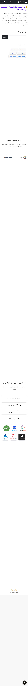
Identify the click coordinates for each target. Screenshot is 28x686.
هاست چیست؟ (14, 50)
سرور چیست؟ (22, 50)
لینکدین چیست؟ (12, 56)
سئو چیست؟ (12, 53)
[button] (14, 590)
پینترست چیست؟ (21, 56)
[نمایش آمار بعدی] (3, 409)
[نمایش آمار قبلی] (25, 409)
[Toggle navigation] (26, 2)
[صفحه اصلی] (21, 1)
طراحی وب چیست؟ (21, 53)
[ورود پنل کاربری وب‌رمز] (1, 2)
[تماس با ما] (4, 2)
